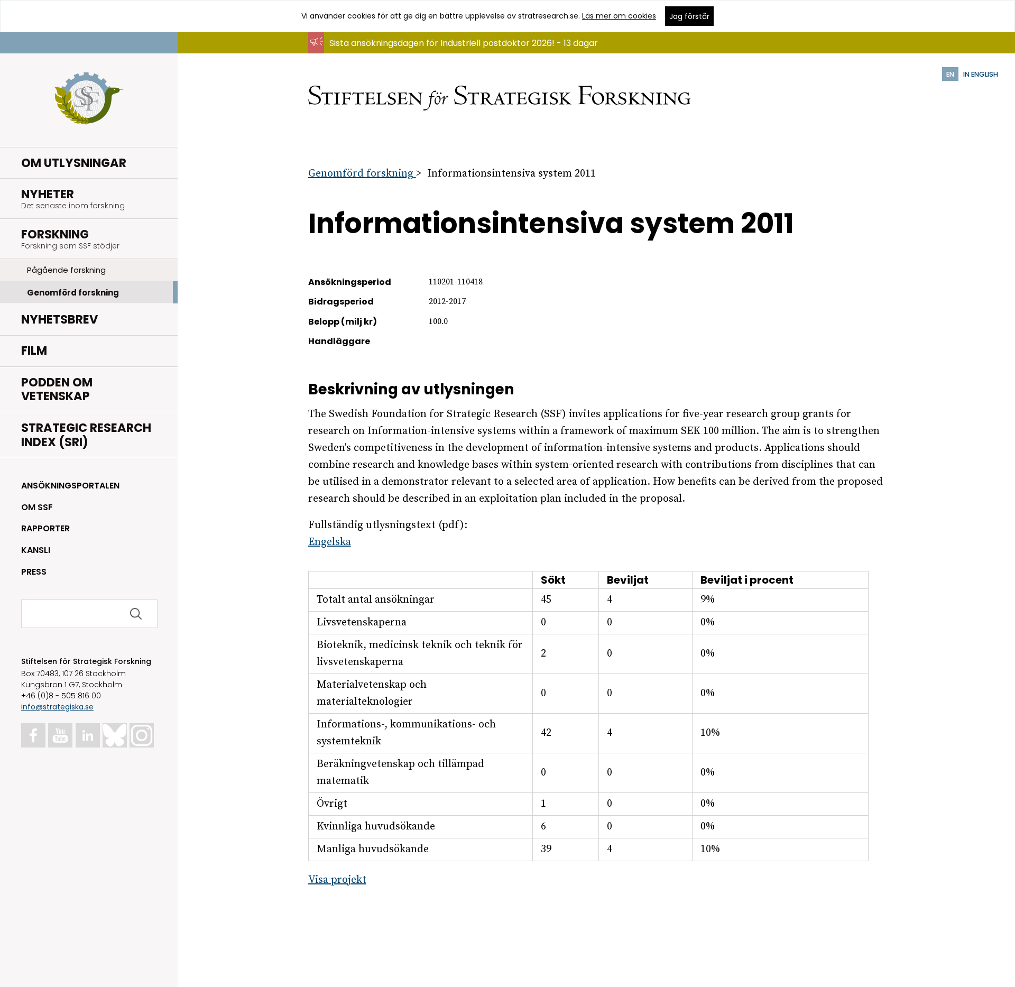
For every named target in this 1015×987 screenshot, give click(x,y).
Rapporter (45, 528)
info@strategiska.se (57, 707)
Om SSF (37, 507)
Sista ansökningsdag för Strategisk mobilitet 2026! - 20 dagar (456, 53)
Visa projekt (337, 880)
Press (34, 572)
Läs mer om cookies (619, 16)
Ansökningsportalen (70, 485)
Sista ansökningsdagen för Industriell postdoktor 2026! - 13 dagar (463, 43)
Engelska (329, 542)
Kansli (35, 550)
